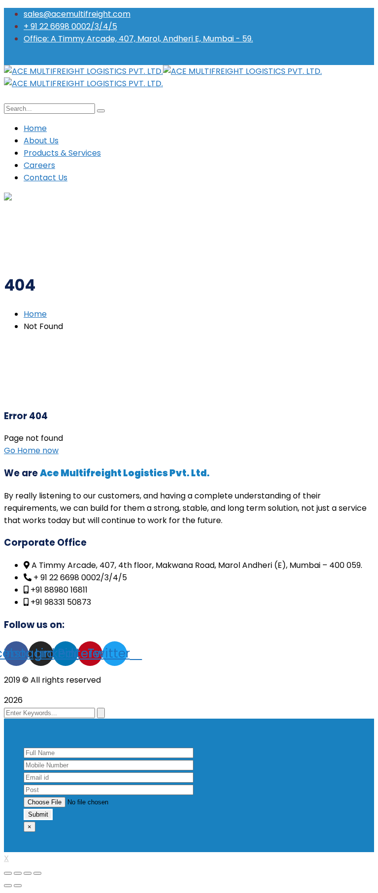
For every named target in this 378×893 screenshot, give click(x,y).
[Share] (18, 873)
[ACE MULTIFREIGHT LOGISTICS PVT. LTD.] (83, 71)
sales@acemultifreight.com (77, 14)
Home (35, 314)
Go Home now (31, 450)
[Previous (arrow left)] (8, 885)
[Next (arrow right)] (18, 885)
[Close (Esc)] (8, 873)
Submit (38, 814)
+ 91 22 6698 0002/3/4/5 (70, 26)
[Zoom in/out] (37, 873)
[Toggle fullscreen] (28, 873)
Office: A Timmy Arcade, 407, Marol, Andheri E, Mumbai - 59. (138, 38)
